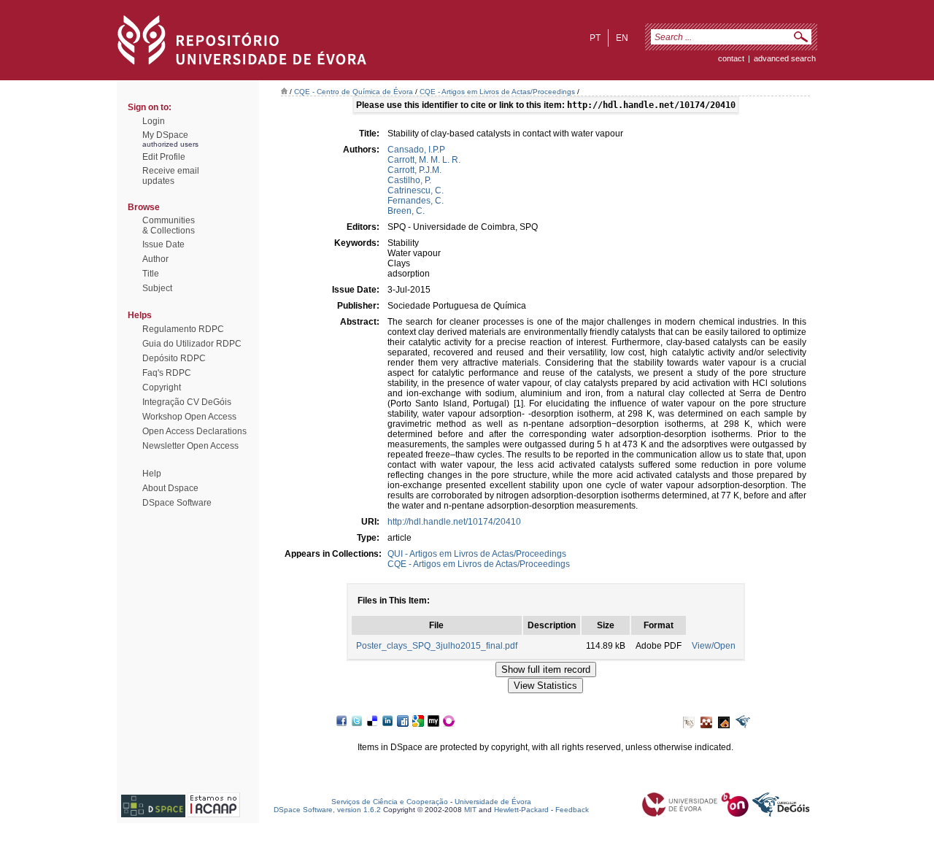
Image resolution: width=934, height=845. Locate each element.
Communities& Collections (168, 225)
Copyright (161, 387)
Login (153, 121)
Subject (157, 288)
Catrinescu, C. (415, 190)
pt (595, 38)
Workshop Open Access (189, 417)
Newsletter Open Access (190, 446)
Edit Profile (163, 157)
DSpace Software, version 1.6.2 (327, 810)
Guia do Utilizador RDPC (192, 344)
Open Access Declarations (194, 431)
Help (151, 473)
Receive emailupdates (170, 176)
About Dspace (170, 488)
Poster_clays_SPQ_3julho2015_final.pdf (436, 646)
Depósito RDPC (174, 358)
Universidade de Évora (493, 802)
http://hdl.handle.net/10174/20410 (454, 522)
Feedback (572, 810)
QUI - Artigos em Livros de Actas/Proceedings (476, 554)
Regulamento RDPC (183, 329)
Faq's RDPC (166, 373)
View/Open (714, 646)
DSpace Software (177, 503)
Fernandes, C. (415, 201)
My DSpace (165, 135)
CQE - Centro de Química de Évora (353, 92)
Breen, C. (406, 211)
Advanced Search (785, 58)
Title (150, 274)
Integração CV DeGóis (186, 402)
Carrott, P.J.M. (414, 170)
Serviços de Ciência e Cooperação (389, 802)
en (622, 38)
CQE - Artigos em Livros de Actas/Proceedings (497, 92)
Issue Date (163, 244)
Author (155, 259)
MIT (470, 810)
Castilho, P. (409, 180)
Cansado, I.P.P (416, 149)
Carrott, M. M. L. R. (423, 160)
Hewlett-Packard (521, 810)
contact (731, 58)
